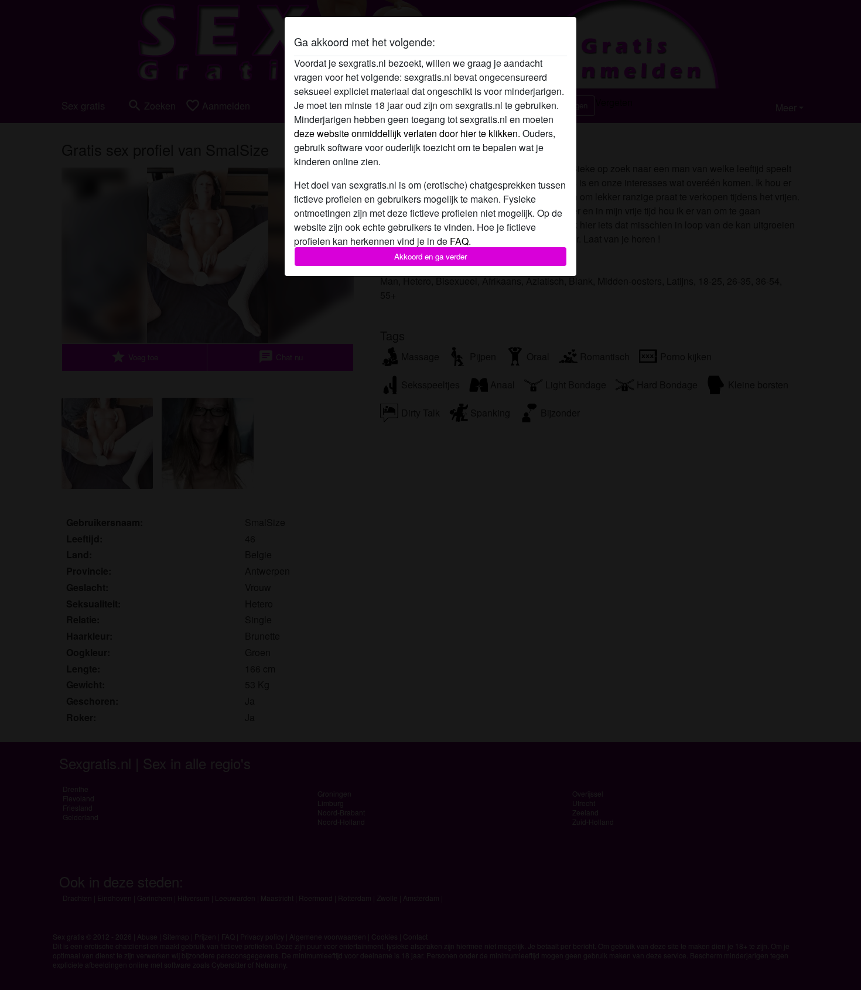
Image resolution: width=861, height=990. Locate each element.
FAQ (459, 241)
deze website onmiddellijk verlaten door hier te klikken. (407, 133)
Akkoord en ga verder (430, 256)
